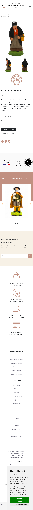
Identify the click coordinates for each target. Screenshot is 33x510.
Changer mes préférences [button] (20, 504)
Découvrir (16, 202)
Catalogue (16, 425)
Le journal (16, 400)
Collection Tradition (16, 363)
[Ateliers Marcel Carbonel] (16, 5)
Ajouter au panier (8, 129)
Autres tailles (5, 113)
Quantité (3, 121)
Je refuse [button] (19, 501)
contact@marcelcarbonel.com (16, 457)
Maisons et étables (16, 374)
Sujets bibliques (16, 370)
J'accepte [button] (19, 498)
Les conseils (16, 392)
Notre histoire (16, 385)
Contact (16, 433)
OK (29, 255)
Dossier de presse (16, 436)
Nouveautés (16, 356)
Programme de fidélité (16, 422)
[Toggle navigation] (30, 5)
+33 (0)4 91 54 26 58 (17, 318)
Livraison (16, 418)
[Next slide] (30, 204)
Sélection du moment (16, 359)
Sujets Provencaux (17, 14)
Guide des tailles (6, 137)
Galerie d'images (16, 403)
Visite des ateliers (16, 396)
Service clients (16, 414)
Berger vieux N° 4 (16, 221)
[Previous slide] (2, 204)
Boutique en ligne (5, 14)
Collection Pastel (16, 367)
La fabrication (16, 389)
